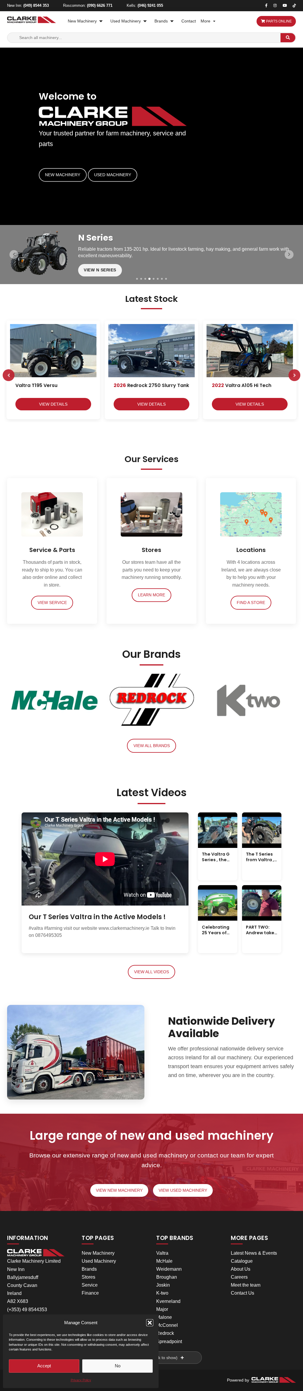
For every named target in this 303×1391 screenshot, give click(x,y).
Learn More (151, 595)
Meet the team (245, 1285)
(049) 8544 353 (36, 5)
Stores (88, 1277)
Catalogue (242, 1261)
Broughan (166, 1277)
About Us (240, 1269)
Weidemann (169, 1269)
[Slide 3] (145, 279)
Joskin (163, 1285)
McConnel (167, 1325)
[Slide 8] (166, 279)
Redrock (165, 1333)
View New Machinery (119, 1190)
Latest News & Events (254, 1253)
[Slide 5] (153, 279)
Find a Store (251, 602)
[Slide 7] (162, 279)
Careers (239, 1277)
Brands (161, 21)
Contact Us (242, 1293)
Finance (90, 1293)
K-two (162, 1293)
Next (294, 375)
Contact (188, 21)
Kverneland (168, 1301)
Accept (44, 1365)
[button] (150, 1323)
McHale (164, 1261)
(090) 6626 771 (99, 5)
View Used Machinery (183, 1190)
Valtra (162, 1253)
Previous (8, 375)
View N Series (100, 270)
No (117, 1365)
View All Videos (151, 972)
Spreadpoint (169, 1341)
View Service (52, 602)
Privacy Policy (81, 1380)
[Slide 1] (137, 279)
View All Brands (151, 746)
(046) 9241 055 (150, 5)
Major (162, 1309)
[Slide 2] (141, 279)
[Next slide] (289, 254)
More (205, 21)
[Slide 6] (158, 279)
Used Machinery (125, 21)
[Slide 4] (149, 279)
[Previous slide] (13, 254)
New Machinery (82, 21)
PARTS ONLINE (278, 21)
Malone (164, 1317)
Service (90, 1285)
